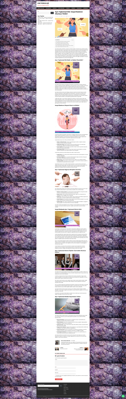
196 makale (73, 340)
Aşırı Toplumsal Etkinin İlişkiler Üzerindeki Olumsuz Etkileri (64, 45)
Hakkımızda (85, 8)
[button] (123, 396)
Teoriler (67, 8)
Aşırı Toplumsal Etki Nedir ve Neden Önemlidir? (63, 41)
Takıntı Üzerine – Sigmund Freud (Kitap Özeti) (45, 22)
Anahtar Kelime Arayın (41, 384)
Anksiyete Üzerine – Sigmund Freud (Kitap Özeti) (45, 17)
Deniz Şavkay (64, 16)
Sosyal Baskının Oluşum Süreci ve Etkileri (62, 42)
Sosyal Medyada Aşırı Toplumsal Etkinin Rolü (62, 44)
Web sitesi (56, 372)
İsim (55, 366)
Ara (38, 11)
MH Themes (45, 396)
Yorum (56, 359)
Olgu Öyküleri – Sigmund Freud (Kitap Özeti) (45, 23)
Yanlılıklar (79, 8)
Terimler (73, 8)
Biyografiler (48, 8)
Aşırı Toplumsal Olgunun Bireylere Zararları (62, 43)
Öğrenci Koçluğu (40, 8)
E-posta (56, 369)
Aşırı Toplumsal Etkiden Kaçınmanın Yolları (62, 46)
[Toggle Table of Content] (72, 40)
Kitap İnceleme (61, 8)
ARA (60, 385)
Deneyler (54, 8)
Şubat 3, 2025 (58, 16)
